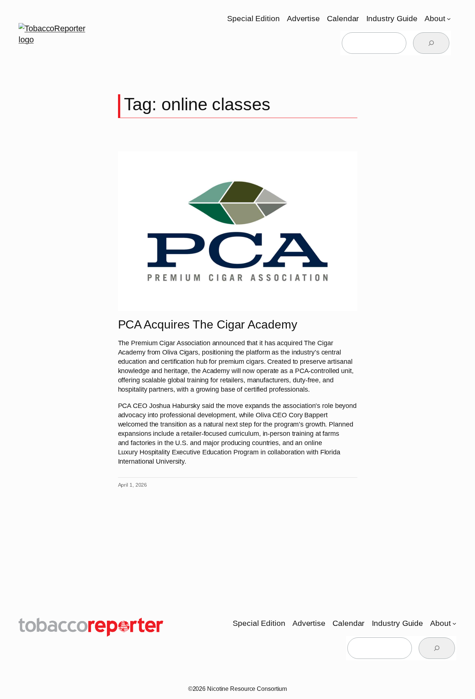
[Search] (431, 43)
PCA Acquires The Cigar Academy (207, 324)
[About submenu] (449, 18)
